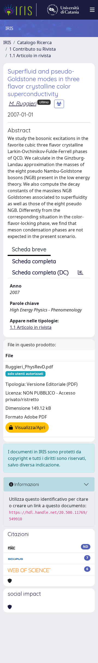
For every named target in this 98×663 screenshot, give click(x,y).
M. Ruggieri (22, 103)
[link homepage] (19, 9)
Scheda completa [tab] (34, 261)
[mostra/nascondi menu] (92, 10)
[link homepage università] (63, 9)
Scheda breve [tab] (29, 249)
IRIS (7, 42)
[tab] (80, 272)
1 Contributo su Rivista (32, 49)
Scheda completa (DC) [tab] (40, 272)
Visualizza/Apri (29, 427)
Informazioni (26, 484)
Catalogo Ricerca (34, 42)
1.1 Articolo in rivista (30, 56)
